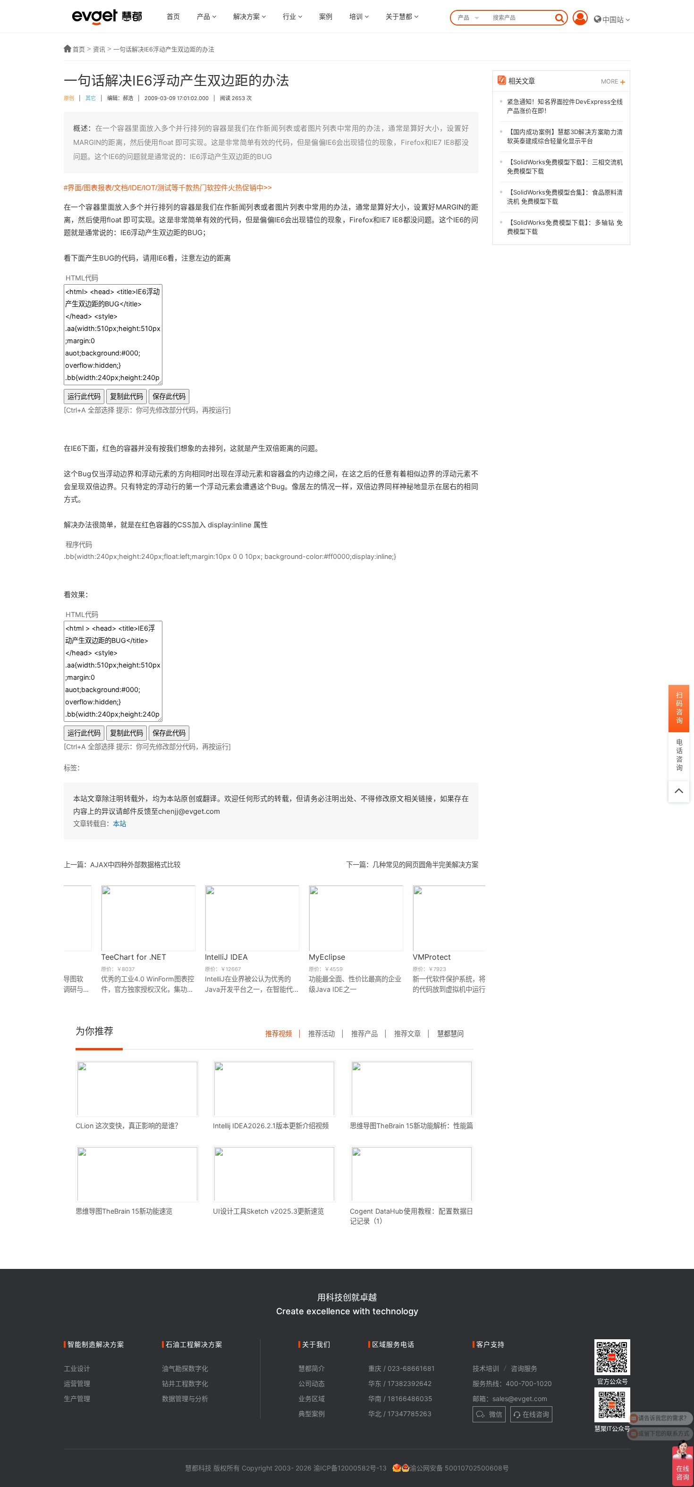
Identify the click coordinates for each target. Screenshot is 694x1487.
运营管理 (77, 1383)
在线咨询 (536, 1414)
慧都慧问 (450, 1034)
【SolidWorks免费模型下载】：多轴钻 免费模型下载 (565, 227)
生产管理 (77, 1398)
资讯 (99, 49)
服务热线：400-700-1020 (512, 1383)
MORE (610, 81)
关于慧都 (400, 16)
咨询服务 (524, 1368)
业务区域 (311, 1398)
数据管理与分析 (185, 1398)
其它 (90, 98)
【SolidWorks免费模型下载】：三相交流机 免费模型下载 (565, 166)
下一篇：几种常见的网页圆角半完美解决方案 (412, 865)
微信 (494, 1414)
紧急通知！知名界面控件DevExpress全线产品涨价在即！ (565, 106)
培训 (356, 16)
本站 (119, 824)
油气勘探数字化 (185, 1368)
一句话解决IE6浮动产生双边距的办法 (163, 49)
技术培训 (486, 1368)
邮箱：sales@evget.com (510, 1398)
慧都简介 (311, 1368)
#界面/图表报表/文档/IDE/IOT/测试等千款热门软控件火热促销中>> (168, 188)
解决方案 (247, 16)
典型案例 (311, 1414)
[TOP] (679, 791)
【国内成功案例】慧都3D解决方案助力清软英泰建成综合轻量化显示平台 (565, 136)
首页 (173, 16)
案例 (325, 16)
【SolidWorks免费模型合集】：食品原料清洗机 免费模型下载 (565, 196)
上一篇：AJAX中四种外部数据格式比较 (122, 865)
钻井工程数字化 (185, 1383)
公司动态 (311, 1383)
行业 (290, 16)
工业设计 (77, 1368)
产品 (204, 16)
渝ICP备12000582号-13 (350, 1468)
